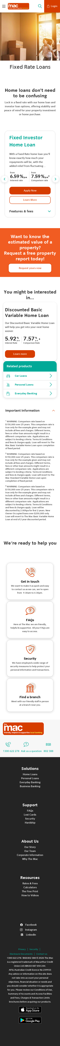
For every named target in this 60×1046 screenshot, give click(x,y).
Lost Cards (30, 814)
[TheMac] (23, 728)
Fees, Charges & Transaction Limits (32, 997)
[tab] (30, 410)
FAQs (30, 810)
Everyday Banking (30, 782)
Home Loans (30, 774)
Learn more (20, 354)
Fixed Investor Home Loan (25, 141)
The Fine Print (30, 891)
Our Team (30, 851)
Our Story (30, 847)
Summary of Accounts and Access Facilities (30, 993)
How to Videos (30, 895)
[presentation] (4, 179)
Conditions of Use (43, 989)
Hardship (30, 822)
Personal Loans (30, 778)
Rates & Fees (30, 883)
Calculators (30, 887)
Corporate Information (30, 855)
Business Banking (30, 786)
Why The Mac (30, 859)
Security (30, 818)
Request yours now (30, 268)
